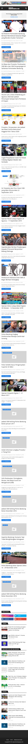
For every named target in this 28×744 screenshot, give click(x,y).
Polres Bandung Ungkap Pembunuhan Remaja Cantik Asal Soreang (12, 336)
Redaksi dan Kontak (18, 739)
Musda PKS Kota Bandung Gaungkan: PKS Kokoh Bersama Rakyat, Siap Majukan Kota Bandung (17, 628)
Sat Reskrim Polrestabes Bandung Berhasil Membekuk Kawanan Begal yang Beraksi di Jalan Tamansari (13, 36)
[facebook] (7, 619)
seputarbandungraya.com (8, 40)
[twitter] (20, 615)
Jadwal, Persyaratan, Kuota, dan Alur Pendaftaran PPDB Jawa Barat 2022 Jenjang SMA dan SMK (16, 654)
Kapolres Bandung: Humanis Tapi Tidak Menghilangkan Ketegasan (12, 538)
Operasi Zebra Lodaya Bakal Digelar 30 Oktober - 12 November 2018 (13, 307)
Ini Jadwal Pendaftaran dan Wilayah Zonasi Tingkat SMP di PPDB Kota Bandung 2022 (16, 669)
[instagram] (7, 615)
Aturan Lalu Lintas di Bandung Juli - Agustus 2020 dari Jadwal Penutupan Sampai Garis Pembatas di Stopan (13, 98)
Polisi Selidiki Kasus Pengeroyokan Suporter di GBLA (13, 366)
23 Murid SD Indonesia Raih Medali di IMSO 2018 (17, 702)
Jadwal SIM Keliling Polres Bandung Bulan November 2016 (13, 595)
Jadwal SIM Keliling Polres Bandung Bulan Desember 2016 (13, 510)
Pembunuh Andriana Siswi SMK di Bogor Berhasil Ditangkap (13, 279)
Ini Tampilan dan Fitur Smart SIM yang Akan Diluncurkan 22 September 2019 (13, 190)
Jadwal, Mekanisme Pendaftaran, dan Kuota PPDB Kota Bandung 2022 (16, 661)
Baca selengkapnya (6, 47)
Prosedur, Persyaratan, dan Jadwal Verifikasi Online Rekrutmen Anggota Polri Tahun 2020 (13, 129)
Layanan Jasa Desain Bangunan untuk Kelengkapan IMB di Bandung (17, 695)
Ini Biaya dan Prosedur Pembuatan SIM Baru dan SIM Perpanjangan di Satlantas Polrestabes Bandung (13, 66)
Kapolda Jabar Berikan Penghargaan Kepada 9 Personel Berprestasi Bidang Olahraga (13, 249)
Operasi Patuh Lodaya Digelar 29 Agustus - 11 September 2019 (12, 220)
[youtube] (20, 619)
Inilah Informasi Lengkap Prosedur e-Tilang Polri (13, 451)
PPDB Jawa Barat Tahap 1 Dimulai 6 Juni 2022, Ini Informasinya (16, 685)
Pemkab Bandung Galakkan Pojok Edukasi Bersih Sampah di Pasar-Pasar (17, 709)
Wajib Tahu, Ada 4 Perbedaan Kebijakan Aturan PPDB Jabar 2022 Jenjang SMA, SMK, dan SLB (17, 678)
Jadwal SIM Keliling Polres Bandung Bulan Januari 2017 (13, 423)
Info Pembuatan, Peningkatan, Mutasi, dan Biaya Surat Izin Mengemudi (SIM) (12, 480)
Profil (11, 739)
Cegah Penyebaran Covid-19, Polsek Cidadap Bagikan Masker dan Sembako (13, 160)
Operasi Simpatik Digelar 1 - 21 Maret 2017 (12, 394)
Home (7, 739)
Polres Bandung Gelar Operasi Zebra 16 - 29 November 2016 (13, 567)
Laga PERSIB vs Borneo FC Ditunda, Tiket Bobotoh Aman (16, 636)
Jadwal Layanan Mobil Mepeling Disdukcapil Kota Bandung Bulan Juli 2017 (16, 717)
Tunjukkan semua (14, 16)
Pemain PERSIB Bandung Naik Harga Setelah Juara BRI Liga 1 (16, 643)
